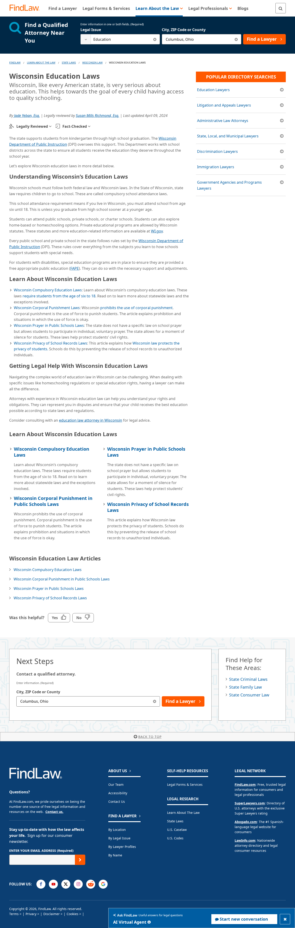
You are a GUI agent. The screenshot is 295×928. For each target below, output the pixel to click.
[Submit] (80, 860)
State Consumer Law (249, 695)
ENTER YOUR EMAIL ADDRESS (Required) (41, 850)
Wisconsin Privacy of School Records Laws (50, 343)
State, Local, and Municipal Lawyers (228, 136)
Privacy (31, 914)
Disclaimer (51, 914)
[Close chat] (285, 919)
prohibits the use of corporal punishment (136, 307)
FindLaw (15, 62)
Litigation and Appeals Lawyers (224, 105)
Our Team (116, 784)
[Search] (280, 8)
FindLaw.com (245, 784)
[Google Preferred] (103, 884)
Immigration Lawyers (215, 166)
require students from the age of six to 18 (59, 296)
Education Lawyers (213, 89)
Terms (14, 914)
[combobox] (120, 39)
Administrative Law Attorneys (222, 120)
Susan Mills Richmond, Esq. (97, 115)
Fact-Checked (75, 126)
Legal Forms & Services (185, 784)
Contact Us (116, 801)
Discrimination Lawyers (217, 151)
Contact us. (54, 811)
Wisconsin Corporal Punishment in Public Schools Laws (53, 501)
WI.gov (157, 231)
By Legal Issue (119, 838)
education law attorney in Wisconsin (90, 420)
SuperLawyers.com (250, 803)
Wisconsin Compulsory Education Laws (48, 290)
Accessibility (117, 793)
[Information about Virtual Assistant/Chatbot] (149, 922)
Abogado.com (246, 822)
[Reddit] (90, 884)
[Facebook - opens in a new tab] (40, 884)
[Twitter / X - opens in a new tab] (65, 884)
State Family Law (245, 687)
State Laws (69, 62)
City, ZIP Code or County (184, 29)
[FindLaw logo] (26, 8)
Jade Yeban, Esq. (27, 115)
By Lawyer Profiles (122, 846)
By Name (115, 855)
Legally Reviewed (32, 126)
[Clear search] (155, 39)
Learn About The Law (41, 62)
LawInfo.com (245, 840)
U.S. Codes (175, 838)
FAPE (74, 268)
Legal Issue (90, 29)
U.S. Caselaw (177, 829)
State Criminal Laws (248, 679)
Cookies (72, 914)
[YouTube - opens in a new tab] (53, 884)
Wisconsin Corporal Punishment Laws (47, 307)
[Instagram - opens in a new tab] (78, 884)
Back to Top (150, 736)
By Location (117, 829)
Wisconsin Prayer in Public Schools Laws (49, 325)
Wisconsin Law (92, 62)
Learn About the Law (183, 812)
